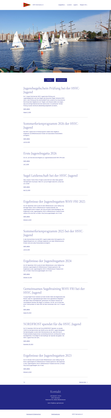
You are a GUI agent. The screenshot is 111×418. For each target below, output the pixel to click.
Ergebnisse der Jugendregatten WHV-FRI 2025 (54, 201)
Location (69, 4)
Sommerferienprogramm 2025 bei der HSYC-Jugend (53, 233)
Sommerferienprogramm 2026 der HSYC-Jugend (51, 125)
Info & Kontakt (61, 80)
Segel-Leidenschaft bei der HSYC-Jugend (50, 175)
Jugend (75, 4)
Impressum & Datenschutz (33, 414)
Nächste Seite (83, 382)
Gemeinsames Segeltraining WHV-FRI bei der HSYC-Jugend (54, 290)
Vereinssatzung (55, 414)
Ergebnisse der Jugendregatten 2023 (47, 355)
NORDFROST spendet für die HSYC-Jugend (52, 324)
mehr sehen (26, 109)
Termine (49, 80)
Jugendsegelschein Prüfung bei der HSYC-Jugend (51, 90)
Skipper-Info (83, 4)
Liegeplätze (61, 4)
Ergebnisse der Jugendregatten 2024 (47, 261)
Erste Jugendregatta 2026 (40, 153)
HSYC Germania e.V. (38, 4)
